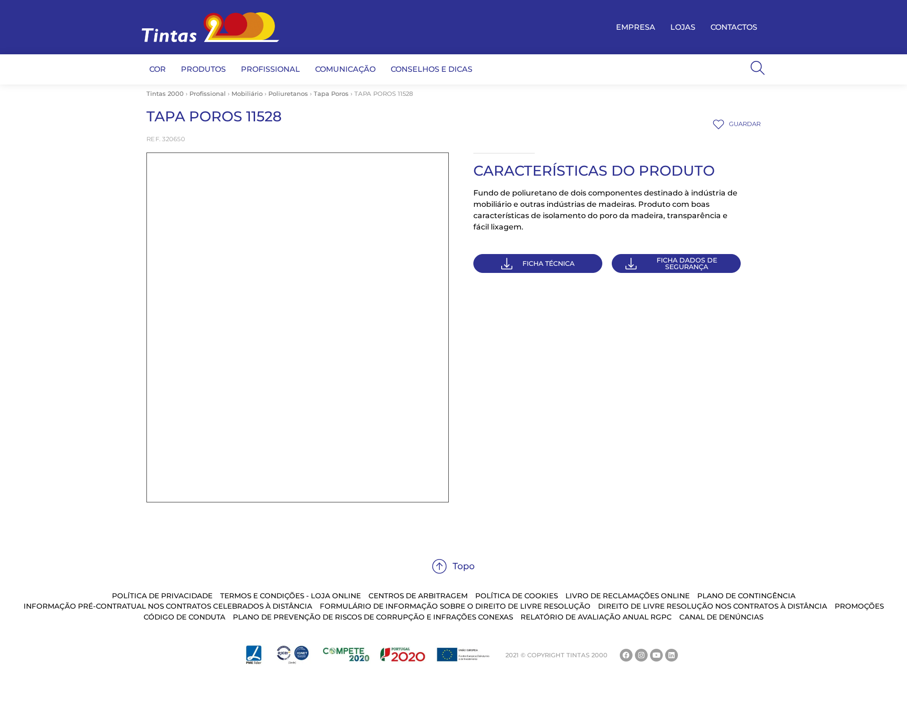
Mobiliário (247, 93)
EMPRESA (635, 27)
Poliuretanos (288, 93)
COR (157, 69)
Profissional (207, 93)
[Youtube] (656, 655)
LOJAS (682, 27)
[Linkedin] (671, 655)
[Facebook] (626, 655)
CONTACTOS (733, 27)
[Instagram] (641, 655)
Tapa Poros (331, 93)
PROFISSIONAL (270, 69)
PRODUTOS (203, 69)
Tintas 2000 (165, 93)
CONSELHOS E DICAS (431, 69)
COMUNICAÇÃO (345, 69)
